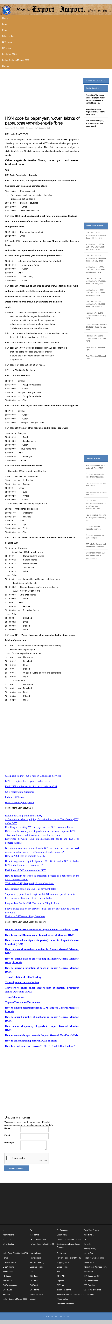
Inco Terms (34, 1234)
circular (33, 1299)
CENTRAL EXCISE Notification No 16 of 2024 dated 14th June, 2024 (96, 235)
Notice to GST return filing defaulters (25, 916)
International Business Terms (95, 1267)
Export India (62, 1234)
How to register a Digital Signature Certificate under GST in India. (42, 861)
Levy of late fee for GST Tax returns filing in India (32, 903)
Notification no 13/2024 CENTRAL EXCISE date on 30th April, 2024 (95, 269)
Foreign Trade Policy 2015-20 (42, 1244)
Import (5, 24)
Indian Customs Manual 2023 (15, 59)
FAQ (85, 1239)
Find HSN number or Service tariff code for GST (31, 786)
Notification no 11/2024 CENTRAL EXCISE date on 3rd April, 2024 (95, 292)
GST (32, 1271)
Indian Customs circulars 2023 (69, 1294)
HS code (87, 1244)
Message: (9, 1142)
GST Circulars (89, 1285)
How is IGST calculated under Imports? (42, 851)
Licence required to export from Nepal (96, 493)
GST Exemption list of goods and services (27, 781)
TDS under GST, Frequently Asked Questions (29, 883)
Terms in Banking (37, 1262)
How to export (35, 1257)
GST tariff (34, 1285)
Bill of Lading (8, 36)
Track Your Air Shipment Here (95, 348)
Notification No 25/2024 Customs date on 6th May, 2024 (96, 315)
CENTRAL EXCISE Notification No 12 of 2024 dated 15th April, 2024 (96, 281)
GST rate (60, 1285)
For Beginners (62, 1230)
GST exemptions (10, 1285)
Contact (5, 65)
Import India (88, 1234)
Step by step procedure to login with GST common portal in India (40, 894)
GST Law (34, 1276)
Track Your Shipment (92, 1230)
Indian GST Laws (14, 797)
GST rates (7, 42)
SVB (58, 1271)
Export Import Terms (38, 1239)
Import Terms (89, 1262)
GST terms (34, 1289)
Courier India (89, 1294)
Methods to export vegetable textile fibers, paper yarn (95, 112)
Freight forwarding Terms (94, 1257)
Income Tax (88, 1253)
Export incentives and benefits (69, 1239)
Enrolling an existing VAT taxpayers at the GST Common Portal (39, 827)
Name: (7, 1128)
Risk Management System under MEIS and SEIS (96, 466)
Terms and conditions (65, 1303)
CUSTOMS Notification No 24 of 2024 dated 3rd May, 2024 (96, 327)
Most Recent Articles (94, 225)
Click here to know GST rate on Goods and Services (33, 775)
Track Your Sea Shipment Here (96, 357)
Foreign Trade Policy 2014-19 (69, 1257)
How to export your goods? (19, 802)
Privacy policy (62, 1299)
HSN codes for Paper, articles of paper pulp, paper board (95, 123)
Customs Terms (36, 1267)
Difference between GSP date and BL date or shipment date (95, 555)
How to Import (36, 1253)
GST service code (91, 1280)
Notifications (8, 1271)
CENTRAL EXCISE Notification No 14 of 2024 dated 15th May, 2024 (96, 258)
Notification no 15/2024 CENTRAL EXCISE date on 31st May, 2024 (95, 247)
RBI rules (6, 48)
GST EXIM (7, 1289)
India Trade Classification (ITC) (15, 1253)
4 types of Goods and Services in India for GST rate (32, 835)
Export (5, 30)
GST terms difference (92, 1289)
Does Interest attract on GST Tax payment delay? (31, 888)
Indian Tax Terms (64, 1289)
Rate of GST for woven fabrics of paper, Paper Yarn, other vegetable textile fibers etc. (95, 99)
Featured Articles (93, 458)
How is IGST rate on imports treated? (25, 855)
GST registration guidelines (19, 791)
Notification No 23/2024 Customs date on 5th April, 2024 (96, 338)
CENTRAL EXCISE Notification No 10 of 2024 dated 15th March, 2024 (96, 304)
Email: (7, 1135)
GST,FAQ (61, 1276)
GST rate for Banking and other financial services (96, 545)
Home (5, 18)
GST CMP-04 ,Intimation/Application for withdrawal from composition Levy (96, 504)
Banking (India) (90, 1248)
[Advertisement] (42, 92)
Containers (61, 1253)
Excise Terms (62, 1267)
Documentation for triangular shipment (93, 527)
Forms (5, 1257)
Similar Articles (92, 88)
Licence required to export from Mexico (96, 484)
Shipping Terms (63, 1262)
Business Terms (9, 1262)
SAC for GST (8, 1280)
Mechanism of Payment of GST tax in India (28, 898)
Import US (7, 1239)
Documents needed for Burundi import (95, 536)
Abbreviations (8, 1234)
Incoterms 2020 (9, 54)
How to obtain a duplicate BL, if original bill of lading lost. (96, 517)
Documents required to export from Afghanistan (95, 475)
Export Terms (8, 1267)
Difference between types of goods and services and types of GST (40, 831)
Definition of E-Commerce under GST (25, 870)
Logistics (60, 1280)
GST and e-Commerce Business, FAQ (25, 865)
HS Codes (7, 1276)
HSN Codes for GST (42, 128)
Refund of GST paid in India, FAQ (23, 815)
